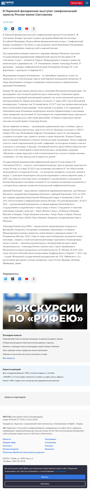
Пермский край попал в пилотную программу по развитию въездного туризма (33, 339)
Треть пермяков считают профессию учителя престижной (25, 350)
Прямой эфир (76, 3)
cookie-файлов (60, 471)
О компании (50, 443)
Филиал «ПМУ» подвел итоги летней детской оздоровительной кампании (31, 381)
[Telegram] (5, 28)
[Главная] (7, 3)
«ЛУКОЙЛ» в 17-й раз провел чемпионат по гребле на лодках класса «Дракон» (33, 377)
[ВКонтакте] (19, 28)
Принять (45, 477)
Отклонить (45, 484)
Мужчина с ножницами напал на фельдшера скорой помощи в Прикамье (31, 346)
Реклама (49, 446)
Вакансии (49, 449)
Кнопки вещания (10, 449)
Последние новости (12, 335)
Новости (7, 439)
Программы (50, 439)
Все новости (9, 358)
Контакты (7, 446)
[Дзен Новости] (12, 28)
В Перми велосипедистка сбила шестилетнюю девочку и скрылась (28, 343)
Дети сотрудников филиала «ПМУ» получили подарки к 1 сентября (28, 373)
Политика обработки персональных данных (24, 452)
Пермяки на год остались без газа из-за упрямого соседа (25, 354)
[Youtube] (27, 28)
